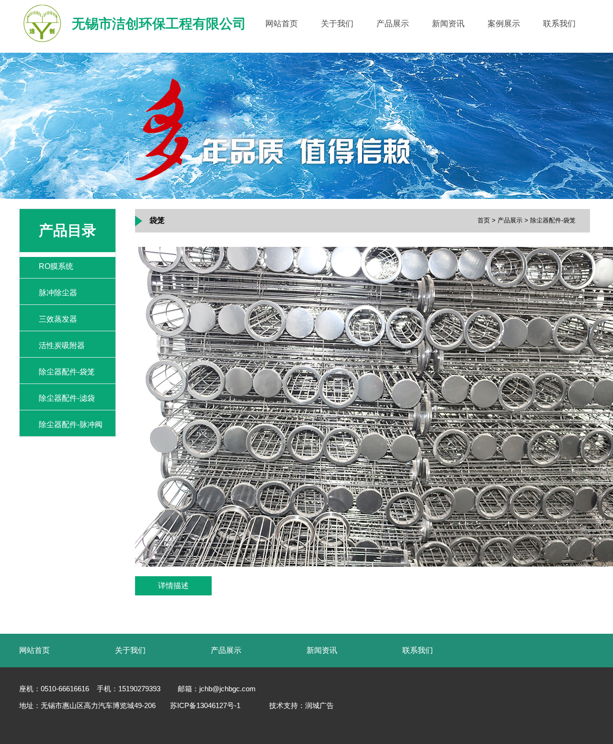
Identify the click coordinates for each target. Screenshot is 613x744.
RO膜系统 (56, 266)
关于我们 (337, 23)
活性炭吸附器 (62, 345)
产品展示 (392, 23)
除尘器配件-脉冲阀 (70, 424)
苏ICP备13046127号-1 (205, 705)
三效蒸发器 (58, 319)
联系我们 (559, 23)
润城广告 (319, 705)
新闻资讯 (448, 23)
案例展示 (504, 23)
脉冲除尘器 (58, 293)
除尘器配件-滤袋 (67, 398)
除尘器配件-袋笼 (67, 372)
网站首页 (281, 23)
